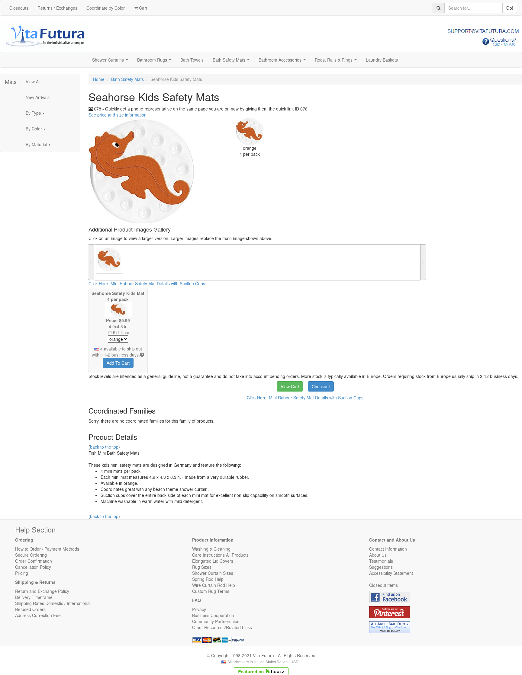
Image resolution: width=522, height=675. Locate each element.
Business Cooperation (213, 615)
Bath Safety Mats (232, 61)
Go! (509, 8)
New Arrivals (38, 97)
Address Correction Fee (38, 615)
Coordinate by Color (105, 8)
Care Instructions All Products (220, 555)
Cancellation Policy (33, 567)
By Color (37, 130)
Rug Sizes (201, 567)
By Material (40, 146)
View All (33, 81)
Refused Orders (30, 609)
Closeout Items (383, 585)
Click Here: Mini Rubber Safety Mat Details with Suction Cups (147, 283)
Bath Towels (192, 60)
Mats (11, 81)
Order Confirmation (33, 561)
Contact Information (388, 549)
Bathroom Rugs (155, 61)
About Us (378, 555)
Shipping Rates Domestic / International (53, 603)
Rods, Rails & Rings (337, 61)
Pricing (21, 573)
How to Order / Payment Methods (47, 549)
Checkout (321, 386)
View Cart (290, 386)
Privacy (199, 609)
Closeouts (18, 8)
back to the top (104, 447)
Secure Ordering (31, 555)
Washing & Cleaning (211, 549)
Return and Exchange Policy (42, 591)
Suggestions (381, 567)
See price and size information (118, 115)
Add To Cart (118, 363)
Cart (142, 8)
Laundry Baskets (382, 60)
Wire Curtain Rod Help (213, 585)
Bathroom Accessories (283, 61)
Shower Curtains (111, 61)
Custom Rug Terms (210, 591)
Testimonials (381, 561)
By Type (37, 115)
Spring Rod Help (208, 579)
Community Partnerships (215, 621)
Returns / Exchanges (57, 8)
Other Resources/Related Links (222, 627)
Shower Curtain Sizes (212, 573)
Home (99, 79)
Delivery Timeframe (34, 597)
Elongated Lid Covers (212, 561)
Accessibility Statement (391, 573)
